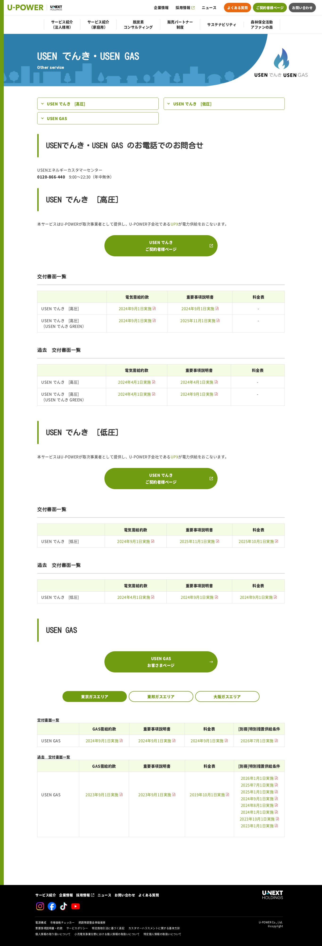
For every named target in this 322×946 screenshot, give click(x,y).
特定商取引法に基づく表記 (108, 928)
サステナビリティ (221, 24)
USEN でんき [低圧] (192, 103)
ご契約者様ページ (270, 7)
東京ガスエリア (94, 696)
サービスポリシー (77, 928)
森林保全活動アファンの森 (262, 24)
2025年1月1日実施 (257, 792)
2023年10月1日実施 (257, 819)
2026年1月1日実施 (257, 778)
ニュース (209, 7)
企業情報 (161, 7)
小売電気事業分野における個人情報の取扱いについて (107, 934)
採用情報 (183, 7)
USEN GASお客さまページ (161, 661)
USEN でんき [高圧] (66, 103)
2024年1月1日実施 (257, 812)
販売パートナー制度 (180, 24)
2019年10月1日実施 (207, 795)
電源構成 (40, 922)
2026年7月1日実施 (257, 741)
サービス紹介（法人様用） (62, 24)
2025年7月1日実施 (257, 785)
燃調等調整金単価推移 (92, 922)
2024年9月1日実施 (135, 309)
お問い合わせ (302, 7)
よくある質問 (237, 7)
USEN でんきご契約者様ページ (161, 245)
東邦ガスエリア (161, 696)
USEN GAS (57, 118)
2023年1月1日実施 (257, 826)
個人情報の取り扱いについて (53, 934)
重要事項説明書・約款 (48, 928)
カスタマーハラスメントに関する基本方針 (154, 928)
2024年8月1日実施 (257, 805)
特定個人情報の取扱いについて (163, 934)
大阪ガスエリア (227, 696)
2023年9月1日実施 (102, 795)
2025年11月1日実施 (197, 321)
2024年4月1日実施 (134, 382)
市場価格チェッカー (62, 922)
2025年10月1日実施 (256, 541)
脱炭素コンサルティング (138, 24)
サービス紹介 (45, 895)
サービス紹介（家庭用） (98, 24)
